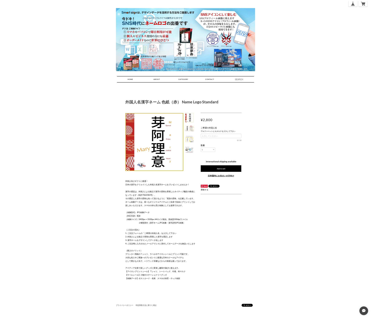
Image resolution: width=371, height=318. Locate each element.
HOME (130, 79)
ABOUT (156, 79)
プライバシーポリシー (124, 305)
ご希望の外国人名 (210, 128)
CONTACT (209, 79)
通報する (204, 189)
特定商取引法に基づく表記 (146, 305)
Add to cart (221, 168)
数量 (203, 145)
